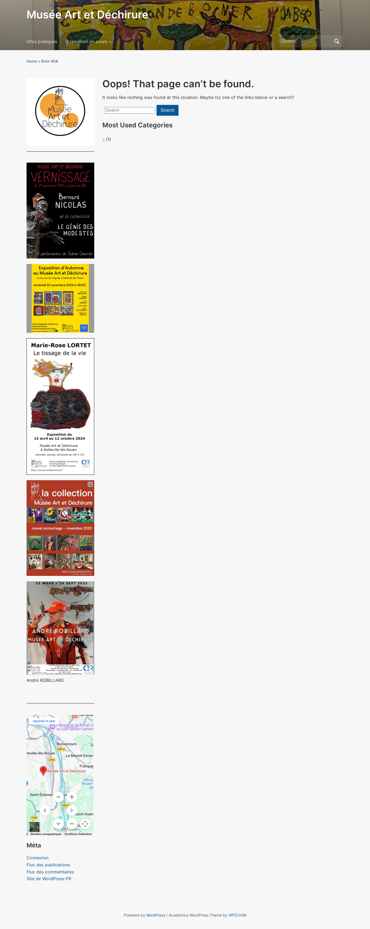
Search (337, 41)
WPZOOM (237, 915)
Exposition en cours (87, 41)
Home (32, 61)
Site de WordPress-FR (49, 878)
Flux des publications (48, 864)
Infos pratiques (42, 41)
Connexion (37, 857)
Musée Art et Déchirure (87, 14)
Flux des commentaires (50, 872)
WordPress (155, 915)
